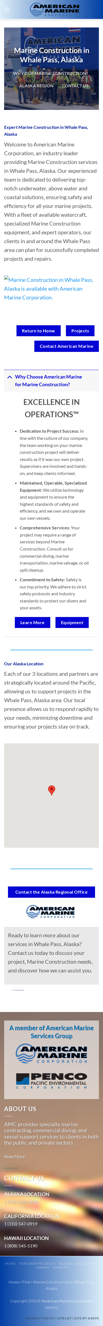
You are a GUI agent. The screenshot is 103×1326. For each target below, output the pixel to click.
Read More (14, 1156)
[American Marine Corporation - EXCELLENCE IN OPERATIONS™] (55, 9)
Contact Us (75, 85)
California (86, 1263)
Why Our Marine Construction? (50, 73)
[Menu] (7, 9)
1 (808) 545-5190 (20, 1245)
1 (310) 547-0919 (20, 1223)
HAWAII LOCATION (26, 1238)
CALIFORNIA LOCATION (32, 1216)
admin (51, 1307)
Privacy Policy (40, 1318)
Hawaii (42, 1267)
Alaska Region (36, 85)
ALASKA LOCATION (26, 1194)
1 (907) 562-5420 (20, 1201)
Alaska (65, 1263)
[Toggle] (9, 377)
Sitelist (65, 1318)
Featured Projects (37, 1263)
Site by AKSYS (86, 1318)
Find (26, 1282)
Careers (60, 1267)
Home (10, 1263)
